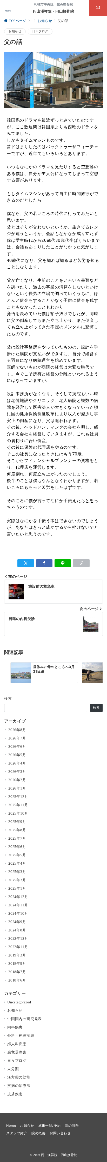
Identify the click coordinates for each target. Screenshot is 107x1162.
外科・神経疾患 (20, 1035)
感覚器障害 (16, 1052)
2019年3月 (17, 955)
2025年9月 (17, 822)
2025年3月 (17, 872)
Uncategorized (19, 1002)
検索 (8, 698)
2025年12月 (18, 796)
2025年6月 (17, 847)
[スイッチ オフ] (98, 8)
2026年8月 (17, 730)
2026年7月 (17, 738)
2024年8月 (17, 930)
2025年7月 (17, 838)
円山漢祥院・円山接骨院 (53, 11)
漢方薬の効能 (18, 1077)
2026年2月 (17, 780)
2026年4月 (17, 763)
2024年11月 (18, 905)
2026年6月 (17, 746)
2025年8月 (17, 830)
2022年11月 (18, 947)
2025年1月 (17, 888)
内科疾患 (15, 1027)
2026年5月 (17, 755)
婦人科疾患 (16, 1044)
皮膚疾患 (15, 1094)
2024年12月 (18, 897)
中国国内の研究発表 (24, 1019)
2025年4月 (17, 863)
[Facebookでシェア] (44, 563)
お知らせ (15, 31)
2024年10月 (18, 913)
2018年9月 (17, 963)
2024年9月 (17, 922)
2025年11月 (18, 805)
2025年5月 (17, 855)
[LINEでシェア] (63, 563)
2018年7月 (17, 972)
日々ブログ (40, 31)
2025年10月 (18, 813)
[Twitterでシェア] (25, 563)
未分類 (13, 1069)
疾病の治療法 (18, 1085)
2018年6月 (17, 980)
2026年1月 (17, 788)
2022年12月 (18, 938)
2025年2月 (17, 880)
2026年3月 (17, 771)
